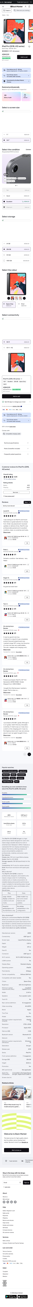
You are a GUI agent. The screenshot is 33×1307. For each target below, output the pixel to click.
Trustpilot (5, 1271)
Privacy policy (6, 1256)
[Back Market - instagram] (4, 1202)
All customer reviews (8, 1232)
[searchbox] (23, 10)
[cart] (29, 6)
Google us (25, 1142)
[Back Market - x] (7, 1202)
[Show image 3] (20, 298)
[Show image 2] (17, 185)
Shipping (5, 1218)
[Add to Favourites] (29, 46)
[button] (8, 37)
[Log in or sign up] (25, 6)
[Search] (14, 10)
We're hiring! (6, 1199)
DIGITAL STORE (16, 406)
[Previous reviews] (25, 754)
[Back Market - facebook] (15, 1202)
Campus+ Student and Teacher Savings (13, 1243)
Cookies (5, 1258)
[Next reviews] (29, 754)
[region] (16, 97)
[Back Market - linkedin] (11, 1202)
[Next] (24, 298)
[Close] (31, 2)
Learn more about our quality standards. (14, 928)
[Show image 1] (15, 185)
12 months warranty (8, 1254)
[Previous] (8, 298)
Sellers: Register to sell (9, 1210)
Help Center (6, 1223)
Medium (5, 1276)
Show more (6, 532)
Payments (5, 1215)
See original (19, 652)
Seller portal (6, 1213)
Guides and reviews (8, 1225)
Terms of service (7, 1251)
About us (5, 1197)
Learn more (12, 426)
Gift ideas (5, 1227)
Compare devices (7, 1230)
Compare (28, 149)
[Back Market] (16, 6)
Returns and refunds (8, 1220)
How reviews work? (9, 496)
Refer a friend (6, 1240)
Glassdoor (5, 1274)
